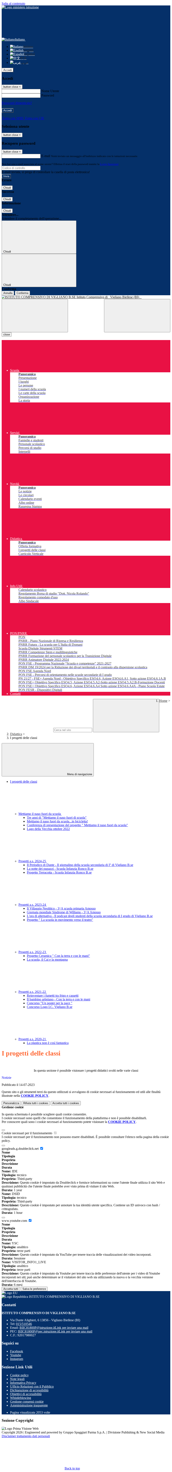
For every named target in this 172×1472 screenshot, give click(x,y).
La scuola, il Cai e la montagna (47, 959)
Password (47, 95)
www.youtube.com (15, 1220)
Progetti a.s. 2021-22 (32, 992)
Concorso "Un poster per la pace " (49, 1003)
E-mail (45, 156)
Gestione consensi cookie (27, 1401)
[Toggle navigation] (35, 315)
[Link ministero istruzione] (20, 7)
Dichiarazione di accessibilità (29, 1390)
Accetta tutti (65, 1103)
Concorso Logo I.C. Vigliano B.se (49, 1007)
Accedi (7, 70)
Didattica (16, 734)
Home (163, 700)
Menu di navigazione (79, 774)
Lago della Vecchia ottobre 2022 (48, 829)
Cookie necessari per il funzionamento (27, 1133)
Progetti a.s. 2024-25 (32, 861)
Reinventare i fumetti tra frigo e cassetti (52, 995)
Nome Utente (50, 91)
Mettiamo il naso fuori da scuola (40, 814)
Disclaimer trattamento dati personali (26, 1436)
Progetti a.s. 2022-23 (32, 952)
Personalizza (11, 1103)
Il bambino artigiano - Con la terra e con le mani (58, 999)
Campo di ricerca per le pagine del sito (27, 730)
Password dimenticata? (17, 103)
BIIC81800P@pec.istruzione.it (55, 1331)
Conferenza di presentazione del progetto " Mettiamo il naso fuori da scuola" (77, 825)
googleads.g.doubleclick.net (20, 1148)
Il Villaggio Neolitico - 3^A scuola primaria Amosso (61, 908)
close (6, 334)
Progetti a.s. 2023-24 (32, 904)
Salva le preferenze (34, 1288)
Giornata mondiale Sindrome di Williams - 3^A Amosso (64, 912)
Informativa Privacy (23, 1382)
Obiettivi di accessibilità (26, 1394)
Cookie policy (19, 1375)
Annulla (7, 293)
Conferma (22, 293)
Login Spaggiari (109, 164)
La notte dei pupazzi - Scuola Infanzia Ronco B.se (60, 868)
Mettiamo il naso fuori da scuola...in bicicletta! (57, 821)
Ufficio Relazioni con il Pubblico (32, 1386)
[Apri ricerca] (137, 315)
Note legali (17, 1379)
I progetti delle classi (23, 781)
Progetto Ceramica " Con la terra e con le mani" (58, 956)
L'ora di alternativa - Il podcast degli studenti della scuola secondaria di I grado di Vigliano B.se (90, 916)
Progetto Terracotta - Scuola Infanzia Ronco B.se (59, 872)
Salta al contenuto (13, 3)
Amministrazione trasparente (29, 1405)
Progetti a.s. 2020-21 (32, 1039)
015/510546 (24, 1324)
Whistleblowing (20, 1398)
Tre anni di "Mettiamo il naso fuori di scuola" (57, 817)
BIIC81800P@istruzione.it (54, 1327)
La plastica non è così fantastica (48, 1043)
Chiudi (7, 187)
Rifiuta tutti (35, 1103)
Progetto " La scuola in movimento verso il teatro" (60, 920)
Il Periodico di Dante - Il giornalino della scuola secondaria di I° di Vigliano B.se (80, 865)
